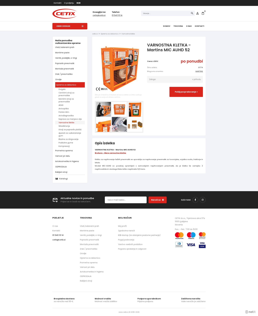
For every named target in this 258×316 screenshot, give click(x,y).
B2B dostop (139, 235)
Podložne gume (66, 142)
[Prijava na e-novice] (157, 200)
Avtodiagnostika (66, 115)
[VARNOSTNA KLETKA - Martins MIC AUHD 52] (119, 69)
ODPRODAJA (61, 166)
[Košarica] (203, 13)
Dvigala (62, 89)
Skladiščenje (64, 126)
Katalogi (63, 178)
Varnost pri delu (62, 156)
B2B (78, 3)
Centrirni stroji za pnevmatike (66, 94)
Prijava (197, 13)
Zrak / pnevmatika (63, 74)
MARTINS (199, 71)
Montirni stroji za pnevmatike (66, 100)
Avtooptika (64, 108)
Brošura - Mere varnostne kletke (110, 153)
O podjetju (69, 3)
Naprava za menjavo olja (70, 119)
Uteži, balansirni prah (64, 47)
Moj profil (122, 226)
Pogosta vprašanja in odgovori (132, 249)
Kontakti (57, 3)
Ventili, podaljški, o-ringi (66, 58)
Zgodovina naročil (126, 230)
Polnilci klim (64, 112)
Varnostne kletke (66, 122)
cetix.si (95, 34)
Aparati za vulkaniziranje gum (70, 134)
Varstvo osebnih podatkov (130, 244)
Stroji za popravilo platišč (70, 129)
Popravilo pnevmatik (64, 63)
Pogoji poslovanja (126, 239)
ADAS (61, 105)
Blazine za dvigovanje (68, 139)
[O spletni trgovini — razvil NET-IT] (250, 312)
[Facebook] (195, 200)
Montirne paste (62, 52)
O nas (189, 26)
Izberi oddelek (63, 26)
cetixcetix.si (99, 15)
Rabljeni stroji (61, 172)
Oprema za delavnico (66, 84)
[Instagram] (203, 200)
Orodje (58, 79)
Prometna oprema (64, 150)
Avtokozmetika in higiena (67, 161)
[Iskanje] (192, 13)
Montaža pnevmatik (64, 68)
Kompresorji (64, 146)
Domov (166, 26)
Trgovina (178, 26)
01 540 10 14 (117, 15)
